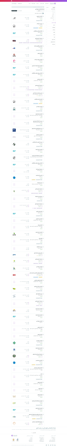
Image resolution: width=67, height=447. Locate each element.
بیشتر (29, 3)
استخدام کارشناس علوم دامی (39, 9)
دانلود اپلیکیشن (30, 440)
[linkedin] (52, 445)
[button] (50, 14)
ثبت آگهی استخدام (14, 10)
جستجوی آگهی (47, 3)
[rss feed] (55, 445)
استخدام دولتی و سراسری (52, 441)
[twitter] (48, 445)
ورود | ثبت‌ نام (13, 3)
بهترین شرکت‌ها (33, 3)
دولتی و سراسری (42, 3)
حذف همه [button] (47, 7)
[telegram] (50, 445)
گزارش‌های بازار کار (42, 441)
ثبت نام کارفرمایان (41, 440)
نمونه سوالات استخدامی (52, 440)
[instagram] (46, 445)
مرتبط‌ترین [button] (38, 10)
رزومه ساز (37, 3)
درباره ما (31, 437)
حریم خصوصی (30, 441)
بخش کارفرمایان (20, 3)
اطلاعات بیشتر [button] (34, 432)
